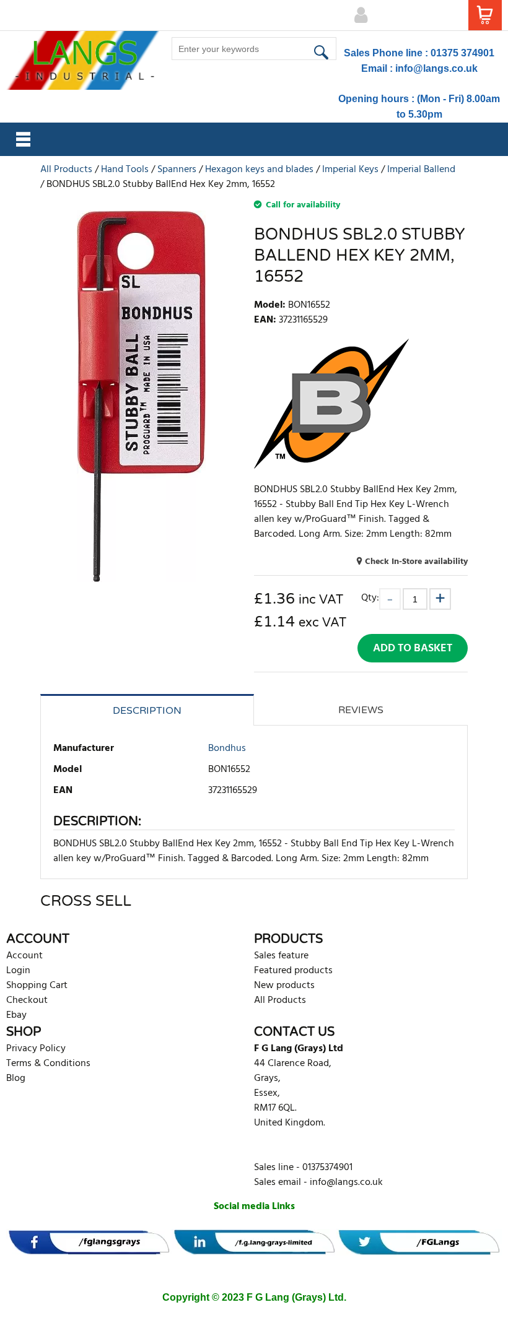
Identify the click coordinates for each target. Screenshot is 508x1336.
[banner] (89, 1242)
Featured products (293, 971)
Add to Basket (412, 648)
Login (18, 971)
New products (284, 986)
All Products (280, 1000)
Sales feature (281, 956)
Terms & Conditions (48, 1064)
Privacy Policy (36, 1049)
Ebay (16, 1015)
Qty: (370, 597)
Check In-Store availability (416, 562)
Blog (15, 1078)
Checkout (27, 1000)
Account (24, 956)
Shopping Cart (37, 986)
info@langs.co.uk (436, 68)
